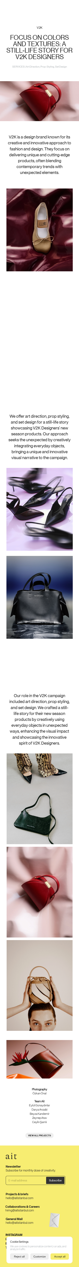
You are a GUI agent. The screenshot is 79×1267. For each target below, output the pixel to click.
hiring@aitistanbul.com (19, 1210)
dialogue (69, 7)
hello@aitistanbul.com (19, 1198)
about (58, 7)
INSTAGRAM (14, 1235)
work (7, 7)
